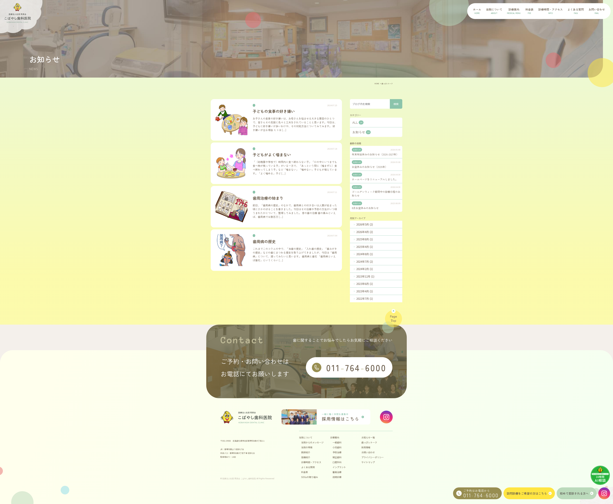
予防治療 (337, 452)
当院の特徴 (306, 447)
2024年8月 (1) (364, 254)
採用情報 (365, 447)
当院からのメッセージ (312, 442)
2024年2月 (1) (364, 269)
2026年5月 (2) (364, 224)
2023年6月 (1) (364, 284)
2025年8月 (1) (364, 239)
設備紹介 (305, 457)
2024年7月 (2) (364, 261)
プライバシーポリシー (372, 457)
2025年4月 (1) (364, 247)
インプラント (339, 467)
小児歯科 (337, 447)
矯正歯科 (337, 457)
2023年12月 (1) (365, 276)
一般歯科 (337, 442)
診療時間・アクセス (311, 462)
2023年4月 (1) (364, 291)
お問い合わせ (368, 452)
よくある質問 (308, 467)
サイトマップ (368, 462)
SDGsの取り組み (309, 477)
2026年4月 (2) (364, 232)
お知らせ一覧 (368, 437)
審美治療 (337, 472)
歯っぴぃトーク (369, 442)
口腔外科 (337, 462)
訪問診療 (337, 477)
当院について (305, 437)
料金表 (304, 472)
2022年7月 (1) (364, 299)
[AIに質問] (600, 475)
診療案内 (334, 437)
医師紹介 (305, 452)
